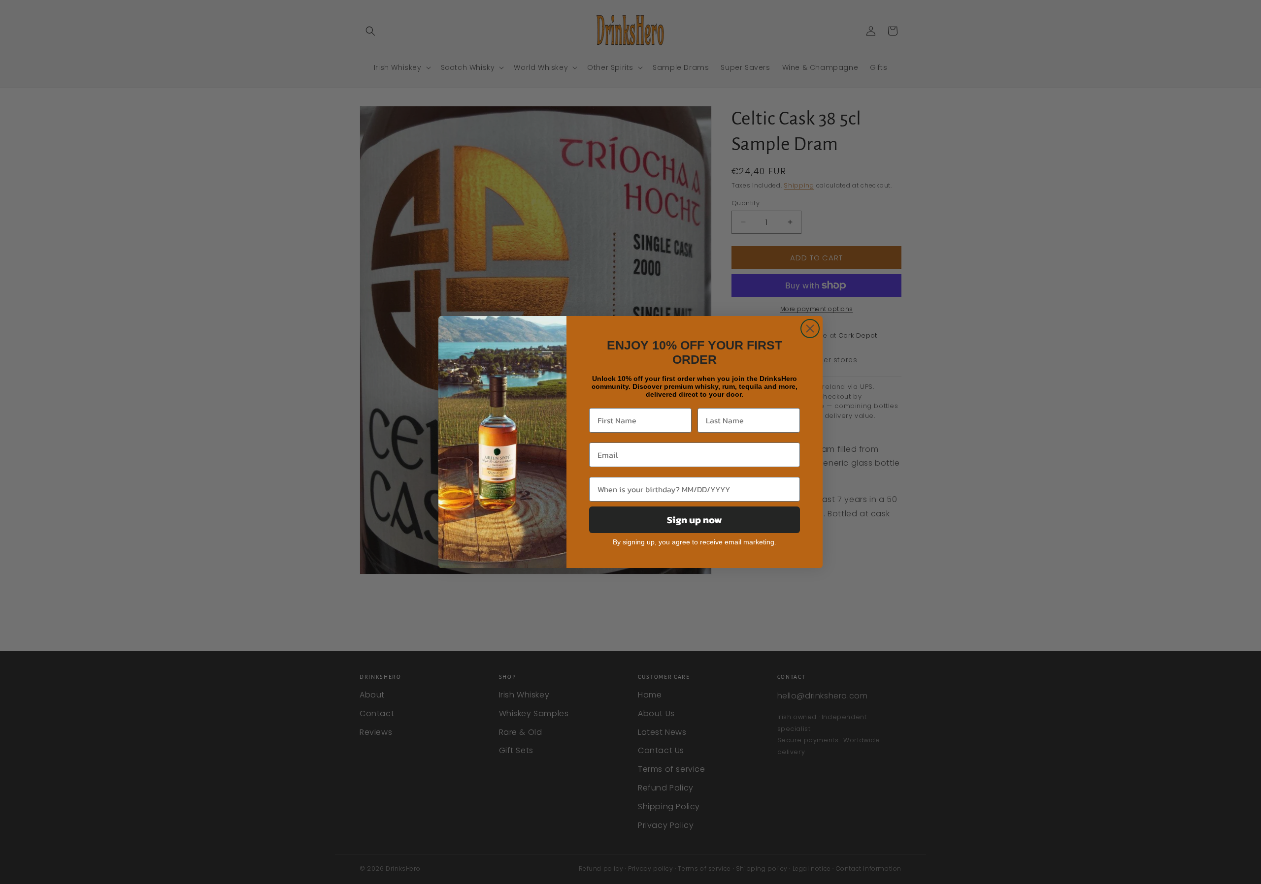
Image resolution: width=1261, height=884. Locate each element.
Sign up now (694, 519)
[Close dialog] (810, 328)
